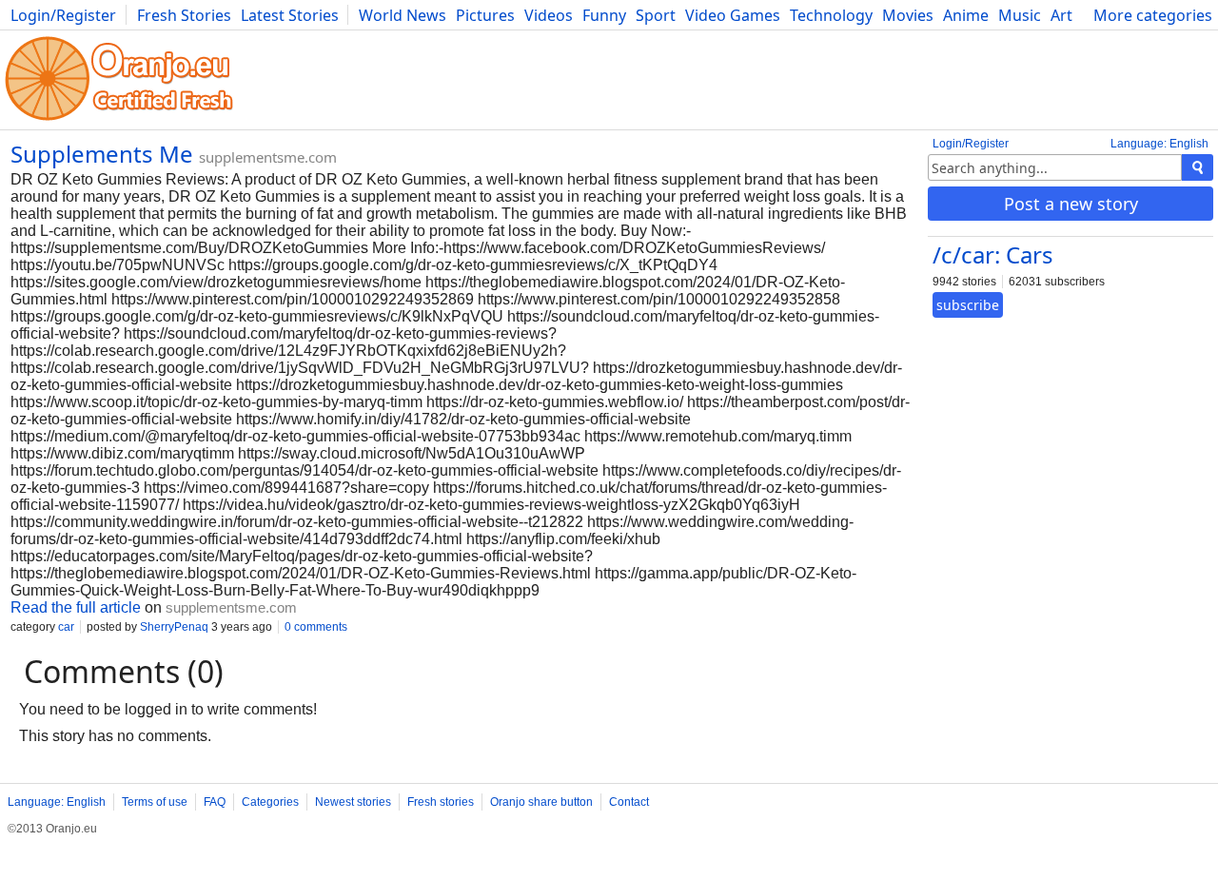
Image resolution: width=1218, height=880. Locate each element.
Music (1019, 15)
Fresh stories (440, 802)
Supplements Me (101, 153)
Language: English (1159, 143)
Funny (604, 15)
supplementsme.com (268, 156)
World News (402, 15)
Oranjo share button (541, 802)
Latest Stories (290, 15)
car (66, 627)
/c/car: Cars (993, 254)
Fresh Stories (184, 15)
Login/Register (63, 15)
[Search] (1197, 167)
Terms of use (154, 802)
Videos (548, 15)
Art (1061, 15)
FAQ (215, 802)
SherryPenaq (174, 627)
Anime (966, 15)
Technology (831, 15)
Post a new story (1071, 203)
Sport (656, 15)
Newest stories (353, 802)
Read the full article (75, 607)
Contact (629, 802)
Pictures (485, 15)
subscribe (967, 305)
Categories (270, 802)
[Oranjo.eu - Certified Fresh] (119, 120)
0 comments (316, 627)
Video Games (732, 15)
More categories (1152, 15)
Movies (907, 15)
